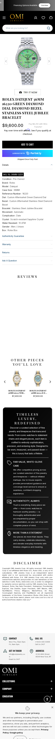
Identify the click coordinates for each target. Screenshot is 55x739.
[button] (47, 699)
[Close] (52, 707)
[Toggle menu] (4, 17)
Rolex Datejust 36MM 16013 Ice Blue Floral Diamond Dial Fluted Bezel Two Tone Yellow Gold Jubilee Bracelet (38, 391)
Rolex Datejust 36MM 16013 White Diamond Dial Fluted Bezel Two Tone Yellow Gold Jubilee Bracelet (17, 391)
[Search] (48, 28)
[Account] (35, 17)
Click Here (42, 5)
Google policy (16, 732)
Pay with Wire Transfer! (38, 125)
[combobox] (27, 28)
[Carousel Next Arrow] (48, 61)
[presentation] (5, 382)
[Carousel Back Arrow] (6, 61)
